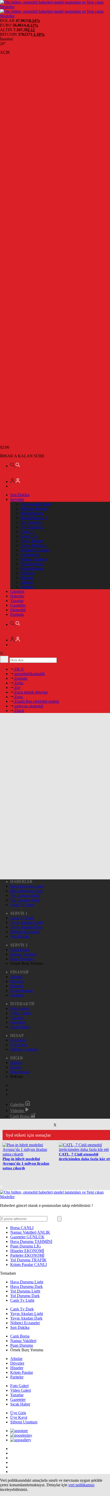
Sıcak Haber (20, 1027)
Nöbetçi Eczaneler (35, 550)
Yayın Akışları (31, 541)
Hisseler (27, 577)
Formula (17, 614)
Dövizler (27, 573)
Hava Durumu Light (26, 886)
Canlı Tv (27, 531)
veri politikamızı (81, 1485)
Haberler (17, 596)
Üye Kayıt (18, 1044)
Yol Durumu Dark (25, 900)
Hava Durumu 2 (33, 518)
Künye (15, 1067)
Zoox (18, 697)
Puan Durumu (31, 564)
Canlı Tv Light (22, 904)
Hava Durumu (32, 513)
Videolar (17, 1110)
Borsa (22, 1228)
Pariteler (27, 587)
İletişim (16, 1062)
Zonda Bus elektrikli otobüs (36, 701)
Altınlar (26, 582)
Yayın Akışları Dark (26, 927)
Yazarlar (17, 600)
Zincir (18, 710)
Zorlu (18, 683)
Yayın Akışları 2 (33, 545)
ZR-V (18, 669)
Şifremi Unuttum (23, 1049)
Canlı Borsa (30, 554)
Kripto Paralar (31, 568)
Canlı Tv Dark (22, 918)
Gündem (17, 591)
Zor (16, 687)
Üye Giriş (18, 1040)
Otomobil (18, 610)
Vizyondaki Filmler (36, 504)
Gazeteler (18, 605)
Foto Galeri (19, 1008)
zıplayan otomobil (28, 706)
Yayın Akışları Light (26, 922)
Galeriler (17, 1104)
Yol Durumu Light (25, 895)
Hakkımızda (20, 1072)
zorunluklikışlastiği (29, 674)
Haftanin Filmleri (34, 508)
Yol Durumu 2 (32, 527)
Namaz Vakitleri (33, 559)
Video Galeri (20, 1013)
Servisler (17, 499)
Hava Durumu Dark (26, 891)
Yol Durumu (30, 522)
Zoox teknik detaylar (30, 692)
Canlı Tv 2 (29, 536)
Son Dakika (19, 495)
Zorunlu (20, 678)
